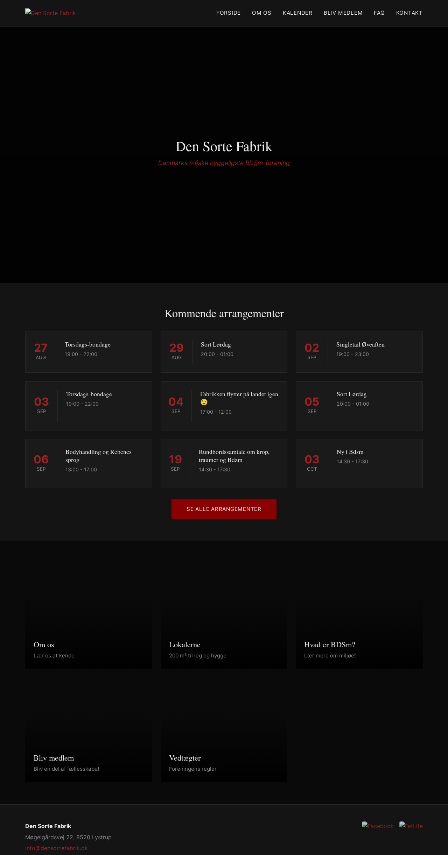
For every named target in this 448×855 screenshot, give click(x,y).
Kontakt (409, 12)
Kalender (298, 12)
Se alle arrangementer (224, 509)
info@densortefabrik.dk (56, 848)
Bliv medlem (343, 12)
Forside (228, 12)
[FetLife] (411, 826)
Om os (262, 12)
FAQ (379, 12)
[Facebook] (378, 826)
